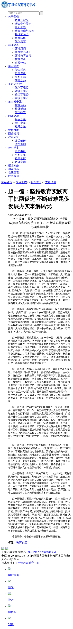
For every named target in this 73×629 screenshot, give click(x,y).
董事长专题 (15, 101)
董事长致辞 (22, 20)
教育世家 (13, 130)
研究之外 (20, 80)
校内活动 (20, 105)
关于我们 (13, 16)
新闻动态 (13, 45)
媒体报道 (20, 112)
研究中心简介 (23, 23)
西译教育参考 (23, 55)
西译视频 (13, 133)
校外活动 (20, 108)
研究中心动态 (23, 52)
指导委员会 (22, 34)
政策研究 (13, 137)
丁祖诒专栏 (15, 84)
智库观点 (20, 69)
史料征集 (20, 154)
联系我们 (13, 176)
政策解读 (20, 140)
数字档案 (20, 158)
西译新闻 (20, 48)
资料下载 (20, 76)
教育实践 (21, 542)
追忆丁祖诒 (22, 94)
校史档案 (13, 147)
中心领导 (20, 27)
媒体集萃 (20, 41)
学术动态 (13, 66)
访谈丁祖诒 (22, 91)
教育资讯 (20, 73)
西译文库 (20, 161)
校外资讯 (20, 59)
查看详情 (50, 182)
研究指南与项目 (24, 30)
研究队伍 (20, 37)
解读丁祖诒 (22, 98)
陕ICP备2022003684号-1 (42, 552)
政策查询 (20, 144)
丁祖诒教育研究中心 (27, 562)
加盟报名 (13, 169)
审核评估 (20, 62)
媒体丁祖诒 (22, 87)
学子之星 (20, 123)
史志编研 (20, 151)
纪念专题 (13, 165)
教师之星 (20, 126)
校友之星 (20, 119)
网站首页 (6, 182)
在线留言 (13, 172)
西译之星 (13, 115)
